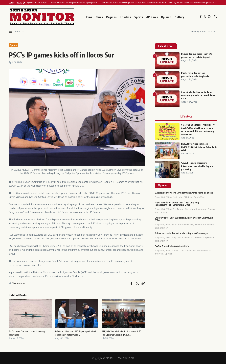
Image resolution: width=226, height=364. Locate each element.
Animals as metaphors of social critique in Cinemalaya (181, 233)
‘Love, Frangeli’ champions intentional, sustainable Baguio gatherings (197, 166)
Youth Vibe (178, 197)
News (99, 17)
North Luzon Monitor (182, 250)
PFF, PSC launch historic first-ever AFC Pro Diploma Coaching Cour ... (121, 333)
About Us (19, 31)
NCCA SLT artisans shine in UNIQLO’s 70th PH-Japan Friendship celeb (199, 147)
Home (88, 17)
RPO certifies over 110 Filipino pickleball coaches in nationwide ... (75, 333)
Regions (111, 17)
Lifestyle (125, 17)
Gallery (179, 17)
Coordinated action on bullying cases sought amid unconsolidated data (198, 95)
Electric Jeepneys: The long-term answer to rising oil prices (184, 192)
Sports (138, 17)
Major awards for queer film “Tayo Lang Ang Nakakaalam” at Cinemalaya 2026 (177, 203)
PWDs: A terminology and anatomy (172, 246)
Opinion (166, 17)
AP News (152, 17)
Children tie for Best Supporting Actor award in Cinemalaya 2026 (184, 218)
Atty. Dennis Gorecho (183, 209)
